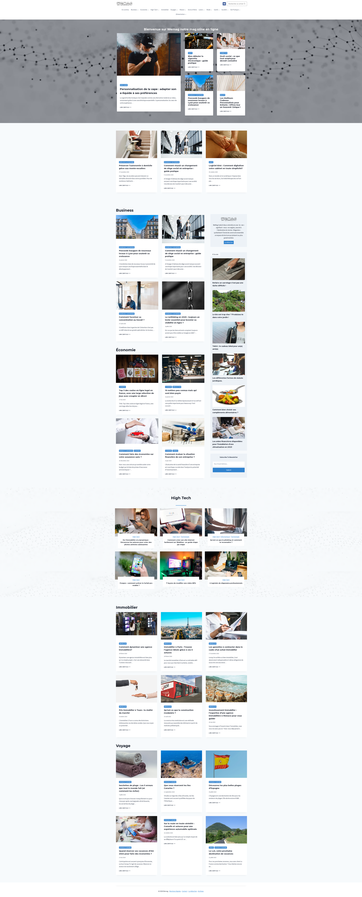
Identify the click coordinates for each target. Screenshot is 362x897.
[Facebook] (224, 3)
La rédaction (229, 242)
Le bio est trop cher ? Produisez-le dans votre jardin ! (227, 315)
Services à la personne (126, 162)
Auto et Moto (192, 10)
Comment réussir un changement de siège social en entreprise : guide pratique (180, 168)
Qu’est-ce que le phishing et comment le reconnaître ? (226, 541)
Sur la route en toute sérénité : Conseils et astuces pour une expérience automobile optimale (180, 826)
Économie (126, 350)
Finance (175, 450)
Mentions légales (175, 891)
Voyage (123, 745)
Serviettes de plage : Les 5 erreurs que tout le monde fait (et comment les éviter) (136, 788)
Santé (190, 53)
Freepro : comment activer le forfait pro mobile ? (136, 584)
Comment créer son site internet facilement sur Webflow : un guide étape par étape (181, 542)
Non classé (123, 85)
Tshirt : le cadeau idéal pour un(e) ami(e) (227, 347)
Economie (122, 387)
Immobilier (165, 10)
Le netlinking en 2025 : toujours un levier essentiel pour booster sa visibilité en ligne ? (182, 320)
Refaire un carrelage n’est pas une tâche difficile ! (227, 284)
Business (124, 210)
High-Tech (136, 537)
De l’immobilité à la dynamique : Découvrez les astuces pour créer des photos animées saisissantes (136, 542)
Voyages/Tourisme (125, 782)
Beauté (222, 95)
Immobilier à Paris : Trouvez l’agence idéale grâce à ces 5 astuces (178, 650)
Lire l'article (125, 107)
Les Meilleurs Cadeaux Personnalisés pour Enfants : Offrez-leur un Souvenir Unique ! (230, 102)
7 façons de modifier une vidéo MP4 (181, 583)
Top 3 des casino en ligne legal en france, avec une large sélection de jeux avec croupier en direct (136, 393)
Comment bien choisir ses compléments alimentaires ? (225, 411)
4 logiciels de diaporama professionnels (226, 583)
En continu (125, 10)
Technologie (185, 537)
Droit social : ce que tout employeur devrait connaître (230, 58)
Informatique (225, 537)
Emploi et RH (177, 387)
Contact (184, 891)
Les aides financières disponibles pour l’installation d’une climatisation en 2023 (227, 444)
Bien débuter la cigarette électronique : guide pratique (198, 59)
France (211, 847)
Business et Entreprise (195, 95)
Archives (201, 891)
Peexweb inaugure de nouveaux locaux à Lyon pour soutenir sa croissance (199, 101)
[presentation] (149, 57)
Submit (228, 470)
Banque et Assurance (126, 450)
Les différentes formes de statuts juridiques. (227, 379)
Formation (223, 53)
